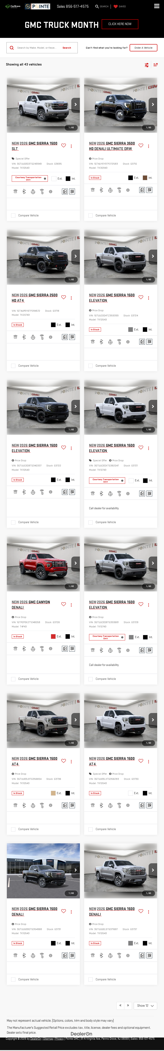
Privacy (59, 1039)
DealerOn (35, 1039)
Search (67, 47)
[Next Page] (128, 1006)
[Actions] (71, 146)
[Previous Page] (120, 1006)
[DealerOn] (81, 1034)
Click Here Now (120, 24)
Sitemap (48, 1039)
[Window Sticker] (72, 191)
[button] (75, 105)
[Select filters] (146, 64)
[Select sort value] (154, 64)
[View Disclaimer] (50, 191)
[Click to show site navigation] (156, 6)
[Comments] (65, 191)
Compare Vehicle (28, 215)
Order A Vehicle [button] (143, 47)
